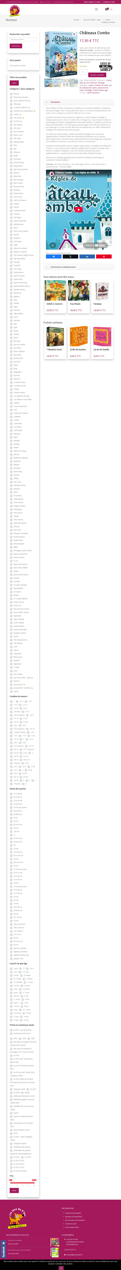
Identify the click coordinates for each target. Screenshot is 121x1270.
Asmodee (17, 159)
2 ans (16, 968)
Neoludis (17, 468)
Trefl (15, 647)
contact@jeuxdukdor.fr (64, 2)
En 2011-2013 (19, 1167)
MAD (15, 437)
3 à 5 (27, 763)
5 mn (15, 818)
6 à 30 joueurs (19, 729)
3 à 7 (24, 766)
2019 (15, 1133)
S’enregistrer (109, 2)
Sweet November (20, 629)
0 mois (16, 975)
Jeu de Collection (90, 83)
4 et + (24, 725)
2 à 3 (27, 711)
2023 (24, 1038)
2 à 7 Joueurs (19, 746)
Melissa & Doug (20, 451)
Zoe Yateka (18, 674)
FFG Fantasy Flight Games (24, 255)
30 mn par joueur (20, 807)
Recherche (16, 46)
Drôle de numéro (78, 349)
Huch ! (16, 317)
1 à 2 (21, 701)
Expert (27, 1092)
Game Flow (18, 279)
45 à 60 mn (18, 852)
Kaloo (16, 365)
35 (14, 845)
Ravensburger (19, 544)
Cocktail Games (20, 210)
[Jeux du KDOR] (14, 10)
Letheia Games (19, 392)
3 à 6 (15, 766)
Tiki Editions (18, 643)
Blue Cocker (18, 183)
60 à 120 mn (18, 855)
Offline (16, 478)
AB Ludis (17, 128)
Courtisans (75, 303)
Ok (61, 1268)
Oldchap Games (20, 485)
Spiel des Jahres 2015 (22, 1130)
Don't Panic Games (21, 231)
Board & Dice (19, 186)
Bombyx (17, 190)
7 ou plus (17, 784)
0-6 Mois (27, 975)
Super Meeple (19, 619)
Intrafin (16, 334)
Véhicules (17, 104)
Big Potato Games (21, 169)
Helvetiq (17, 310)
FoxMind (17, 265)
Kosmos (17, 375)
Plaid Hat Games (20, 523)
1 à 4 (15, 705)
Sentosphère (18, 588)
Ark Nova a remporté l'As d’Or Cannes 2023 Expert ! (23, 1043)
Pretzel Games (19, 537)
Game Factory (19, 276)
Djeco (16, 228)
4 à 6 (15, 725)
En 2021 (17, 1157)
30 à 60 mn (18, 910)
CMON (16, 207)
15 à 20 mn (18, 794)
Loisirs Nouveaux (20, 406)
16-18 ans (17, 1013)
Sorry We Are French (21, 609)
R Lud (16, 561)
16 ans (16, 1020)
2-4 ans (16, 985)
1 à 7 (24, 735)
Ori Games (18, 495)
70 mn (16, 828)
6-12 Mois (17, 979)
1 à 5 (32, 732)
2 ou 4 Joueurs (19, 715)
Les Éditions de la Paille (22, 399)
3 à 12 (25, 756)
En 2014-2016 (19, 1164)
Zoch (15, 671)
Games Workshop (20, 282)
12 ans (16, 1016)
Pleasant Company (21, 533)
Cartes (107, 20)
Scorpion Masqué (20, 585)
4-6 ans (16, 996)
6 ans (27, 999)
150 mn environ (20, 924)
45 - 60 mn (18, 917)
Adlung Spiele (19, 142)
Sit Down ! (17, 592)
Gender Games (19, 289)
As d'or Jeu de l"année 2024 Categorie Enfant (22, 1074)
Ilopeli (16, 331)
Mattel (16, 447)
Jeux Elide (17, 348)
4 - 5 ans (26, 992)
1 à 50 (16, 708)
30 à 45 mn (18, 907)
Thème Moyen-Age (100, 90)
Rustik (16, 571)
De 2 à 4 (26, 760)
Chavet (16, 204)
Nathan (16, 465)
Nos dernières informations (75, 1220)
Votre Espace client (72, 1227)
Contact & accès (70, 1224)
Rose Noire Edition (21, 568)
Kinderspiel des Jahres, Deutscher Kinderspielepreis (20, 1152)
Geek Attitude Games (22, 286)
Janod (16, 337)
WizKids (16, 660)
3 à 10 (16, 756)
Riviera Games (19, 557)
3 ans (16, 989)
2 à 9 (31, 715)
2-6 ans (27, 985)
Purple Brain (18, 540)
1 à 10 (16, 739)
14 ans (26, 1016)
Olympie (17, 489)
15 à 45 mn (18, 893)
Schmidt (17, 581)
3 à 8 (33, 766)
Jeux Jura (17, 341)
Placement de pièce (21, 97)
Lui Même (17, 427)
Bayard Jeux (18, 166)
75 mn (16, 859)
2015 (15, 1038)
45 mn (16, 921)
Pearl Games (18, 502)
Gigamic (17, 296)
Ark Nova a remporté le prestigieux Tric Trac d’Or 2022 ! (22, 1050)
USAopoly (17, 653)
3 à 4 (25, 718)
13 (24, 968)
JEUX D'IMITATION (21, 100)
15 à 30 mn (18, 890)
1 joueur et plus (20, 732)
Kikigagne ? (18, 372)
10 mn (16, 866)
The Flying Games (20, 640)
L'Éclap (16, 389)
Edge (15, 245)
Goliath (16, 303)
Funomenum (18, 272)
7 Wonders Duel (54, 349)
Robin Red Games (20, 564)
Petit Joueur (18, 513)
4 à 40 (16, 780)
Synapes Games (20, 633)
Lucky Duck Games (21, 413)
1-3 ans (30, 982)
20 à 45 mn (18, 800)
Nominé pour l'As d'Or (22, 1033)
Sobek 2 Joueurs (55, 303)
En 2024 (17, 1092)
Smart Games (19, 602)
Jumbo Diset (18, 358)
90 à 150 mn (18, 862)
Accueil (76, 20)
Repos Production (20, 554)
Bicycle (16, 94)
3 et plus (17, 763)
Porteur (16, 681)
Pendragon (18, 509)
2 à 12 (16, 749)
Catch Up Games (93, 93)
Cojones (17, 214)
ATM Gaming (19, 162)
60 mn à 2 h (18, 941)
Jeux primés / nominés (22, 688)
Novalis (16, 475)
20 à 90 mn (18, 842)
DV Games (18, 241)
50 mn (16, 821)
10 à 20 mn (18, 876)
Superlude (17, 616)
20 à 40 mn (18, 797)
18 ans (26, 1020)
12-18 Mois (18, 982)
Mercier (16, 454)
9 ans (16, 1010)
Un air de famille (101, 349)
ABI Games (18, 125)
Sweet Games (19, 626)
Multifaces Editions (21, 458)
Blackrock (17, 176)
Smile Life (17, 605)
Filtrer (14, 83)
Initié (81, 83)
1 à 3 (30, 701)
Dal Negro (18, 217)
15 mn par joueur (20, 886)
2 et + (25, 708)
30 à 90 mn (18, 804)
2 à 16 (16, 718)
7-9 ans (16, 1006)
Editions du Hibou (20, 248)
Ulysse (16, 650)
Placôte (16, 526)
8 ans (26, 1006)
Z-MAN (16, 667)
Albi (15, 149)
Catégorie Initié (19, 1089)
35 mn (16, 848)
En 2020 (28, 1157)
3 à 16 (16, 722)
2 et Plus (17, 711)
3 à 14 (16, 760)
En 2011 (33, 1089)
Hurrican (17, 320)
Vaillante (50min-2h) (21, 955)
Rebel (16, 547)
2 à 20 (16, 753)
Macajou (17, 434)
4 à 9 (15, 773)
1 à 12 (24, 705)
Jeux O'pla (17, 355)
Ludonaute (18, 423)
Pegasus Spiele (19, 506)
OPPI (15, 492)
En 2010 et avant (20, 1171)
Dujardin (17, 238)
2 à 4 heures (18, 931)
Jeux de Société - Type (92, 20)
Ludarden (17, 416)
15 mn (16, 883)
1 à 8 (33, 735)
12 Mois (29, 979)
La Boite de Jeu (19, 382)
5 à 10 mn (17, 934)
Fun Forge (17, 269)
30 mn (16, 903)
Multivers (17, 461)
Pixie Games (18, 519)
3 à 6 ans (26, 989)
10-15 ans (26, 1010)
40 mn (16, 914)
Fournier (17, 262)
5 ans (26, 996)
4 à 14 (32, 729)
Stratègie (101, 83)
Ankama (17, 152)
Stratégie (88, 90)
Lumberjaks (18, 430)
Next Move (18, 471)
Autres (16, 691)
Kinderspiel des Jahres (22, 1147)
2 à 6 (24, 742)
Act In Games (19, 131)
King (15, 368)
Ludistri (16, 420)
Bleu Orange (18, 179)
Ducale (16, 234)
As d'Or (16, 1055)
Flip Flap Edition (20, 258)
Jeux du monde (19, 344)
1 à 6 (15, 735)
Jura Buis (17, 361)
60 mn (16, 938)
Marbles (17, 444)
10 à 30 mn (18, 879)
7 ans (26, 1003)
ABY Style (17, 138)
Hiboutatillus (18, 313)
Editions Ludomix (20, 252)
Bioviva (16, 173)
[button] (74, 34)
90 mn (16, 945)
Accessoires (18, 684)
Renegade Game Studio (23, 550)
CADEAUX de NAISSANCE (23, 111)
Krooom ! (17, 379)
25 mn (16, 900)
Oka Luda (17, 482)
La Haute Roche (20, 386)
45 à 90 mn (18, 811)
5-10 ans (25, 972)
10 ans (28, 1013)
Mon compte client (92, 2)
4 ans (16, 992)
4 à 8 (30, 770)
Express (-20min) (20, 948)
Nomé (16, 1113)
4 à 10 (24, 773)
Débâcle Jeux (19, 224)
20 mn (16, 897)
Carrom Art (18, 197)
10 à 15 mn (18, 872)
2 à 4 (31, 739)
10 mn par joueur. (20, 869)
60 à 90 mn (18, 824)
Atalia (16, 155)
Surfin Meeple (19, 622)
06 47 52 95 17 (47, 2)
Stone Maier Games (21, 612)
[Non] (118, 1265)
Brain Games (19, 193)
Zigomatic (17, 664)
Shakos (16, 595)
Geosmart (17, 293)
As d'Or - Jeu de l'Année (22, 1030)
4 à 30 (25, 777)
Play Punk (17, 530)
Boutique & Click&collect (73, 1217)
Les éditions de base (21, 396)
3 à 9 (15, 770)
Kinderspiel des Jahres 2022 (24, 1096)
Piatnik (16, 516)
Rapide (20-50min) (21, 951)
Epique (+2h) (18, 958)
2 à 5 (15, 742)
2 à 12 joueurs (28, 749)
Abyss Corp (18, 135)
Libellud (16, 403)
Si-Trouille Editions (21, 598)
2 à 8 (25, 753)
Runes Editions (19, 351)
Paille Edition (18, 499)
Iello (15, 324)
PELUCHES (18, 118)
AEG (15, 145)
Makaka (17, 440)
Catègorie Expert (20, 1143)
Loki (15, 410)
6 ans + (16, 1003)
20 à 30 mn (18, 838)
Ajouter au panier (97, 75)
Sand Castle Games (21, 574)
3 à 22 (25, 722)
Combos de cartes (101, 85)
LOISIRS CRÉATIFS (21, 107)
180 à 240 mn (19, 927)
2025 (33, 1038)
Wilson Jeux (18, 657)
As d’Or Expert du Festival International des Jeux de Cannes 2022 (22, 1082)
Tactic (16, 636)
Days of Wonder (20, 221)
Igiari (15, 327)
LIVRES (16, 114)
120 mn (16, 831)
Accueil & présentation (73, 1213)
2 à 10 (31, 746)
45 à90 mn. (18, 814)
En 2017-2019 (19, 1160)
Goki (15, 300)
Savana (16, 578)
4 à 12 (16, 777)
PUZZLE (17, 121)
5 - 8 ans (17, 999)
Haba (16, 307)
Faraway (97, 303)
